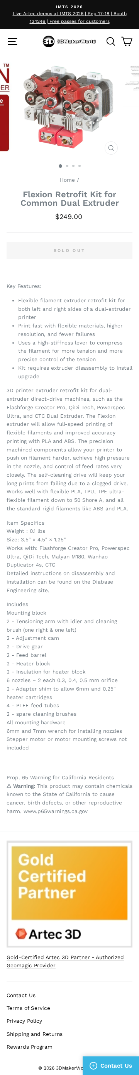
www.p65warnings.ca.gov (56, 811)
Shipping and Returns (35, 1034)
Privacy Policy (24, 1021)
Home (67, 180)
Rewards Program (30, 1047)
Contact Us (21, 995)
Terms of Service (28, 1008)
